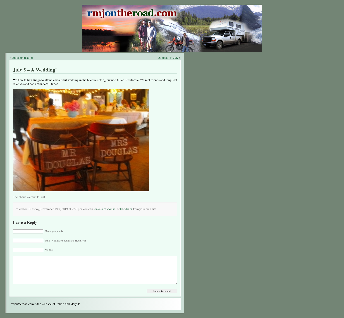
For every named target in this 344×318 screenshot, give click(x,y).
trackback (126, 209)
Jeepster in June (22, 57)
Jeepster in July (168, 57)
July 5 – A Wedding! (35, 69)
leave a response (105, 209)
